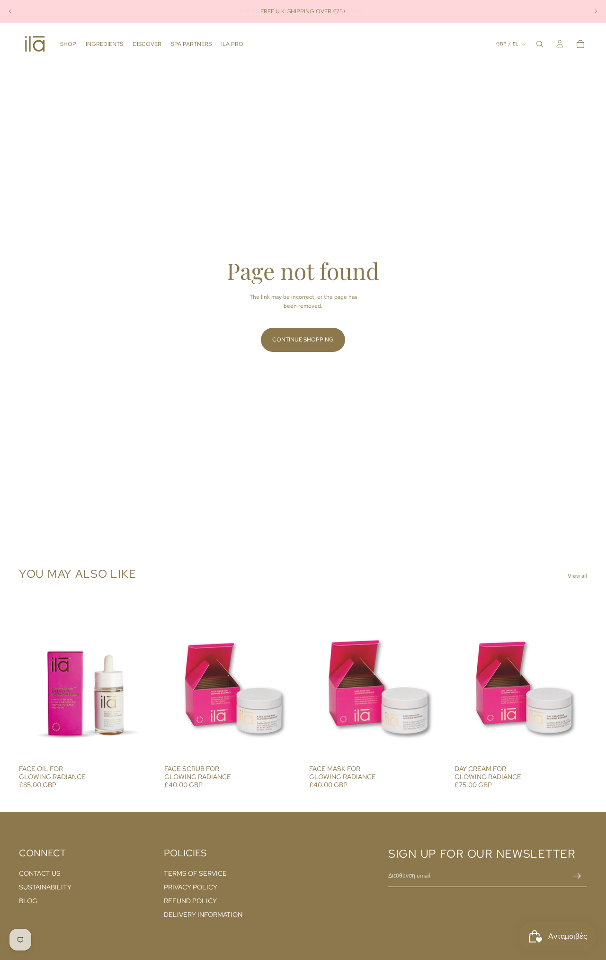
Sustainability (45, 887)
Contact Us (40, 873)
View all (577, 576)
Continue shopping (303, 339)
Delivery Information (203, 914)
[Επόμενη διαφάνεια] (595, 11)
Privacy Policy (190, 887)
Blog (28, 901)
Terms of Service (195, 873)
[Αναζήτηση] (539, 44)
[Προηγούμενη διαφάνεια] (10, 11)
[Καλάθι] (580, 44)
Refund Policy (190, 901)
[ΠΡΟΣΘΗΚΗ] (137, 745)
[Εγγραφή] (577, 876)
